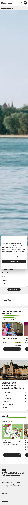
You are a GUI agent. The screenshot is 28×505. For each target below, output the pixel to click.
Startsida (3, 8)
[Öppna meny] (25, 3)
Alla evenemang (7, 319)
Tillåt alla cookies (14, 261)
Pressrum (4, 407)
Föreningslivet (6, 273)
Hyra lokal (4, 395)
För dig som (5, 501)
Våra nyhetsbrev (6, 392)
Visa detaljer (20, 257)
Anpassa (13, 265)
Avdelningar (10, 8)
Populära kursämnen (7, 269)
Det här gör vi (5, 498)
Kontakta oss (5, 283)
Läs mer (6, 349)
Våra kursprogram (6, 398)
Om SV (3, 504)
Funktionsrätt (6, 276)
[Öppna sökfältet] (21, 3)
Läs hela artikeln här (9, 455)
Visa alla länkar (13, 289)
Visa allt (5, 421)
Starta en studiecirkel (7, 404)
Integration (5, 280)
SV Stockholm (18, 8)
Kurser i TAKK (5, 401)
